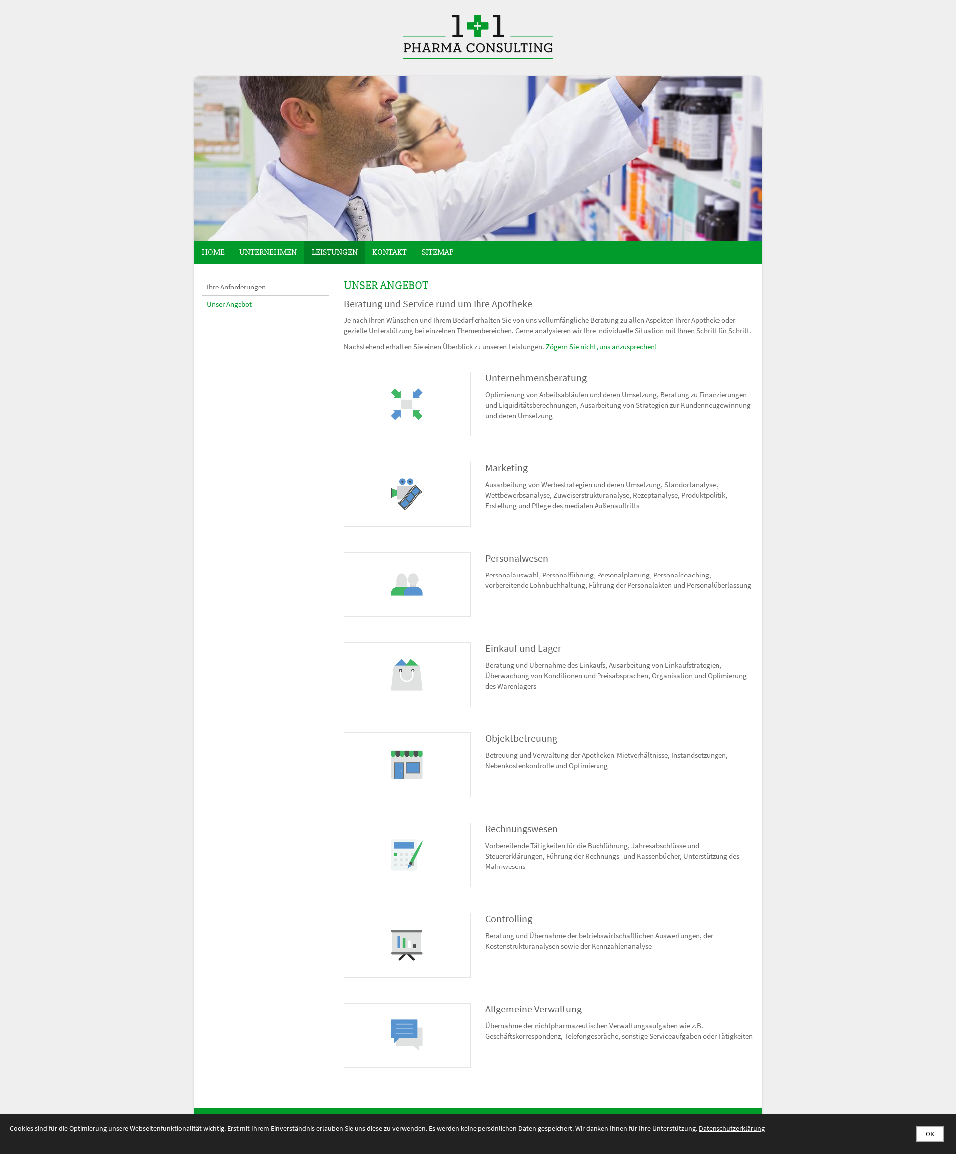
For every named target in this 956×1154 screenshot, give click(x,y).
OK (930, 1134)
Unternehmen (268, 252)
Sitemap (438, 252)
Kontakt (389, 252)
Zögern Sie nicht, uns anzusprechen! (601, 346)
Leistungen (335, 252)
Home (213, 252)
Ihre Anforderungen (236, 286)
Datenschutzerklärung (732, 1128)
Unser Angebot (229, 304)
